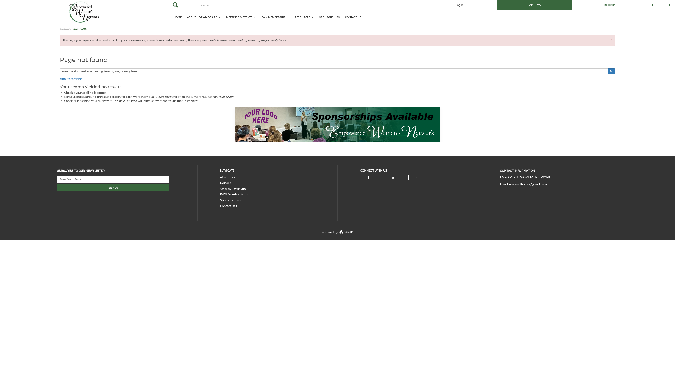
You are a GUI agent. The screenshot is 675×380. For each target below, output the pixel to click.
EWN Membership (232, 194)
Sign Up (113, 187)
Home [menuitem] (178, 17)
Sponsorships (229, 200)
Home (64, 29)
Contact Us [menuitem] (353, 17)
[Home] (84, 12)
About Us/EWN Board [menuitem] (202, 17)
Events (224, 183)
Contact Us (227, 206)
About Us (226, 177)
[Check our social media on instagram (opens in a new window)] (416, 177)
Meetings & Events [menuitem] (239, 17)
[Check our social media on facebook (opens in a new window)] (368, 177)
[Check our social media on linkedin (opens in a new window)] (392, 177)
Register (609, 5)
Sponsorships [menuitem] (329, 17)
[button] (611, 39)
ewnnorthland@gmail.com (528, 184)
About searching (71, 79)
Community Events (233, 188)
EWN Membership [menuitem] (273, 17)
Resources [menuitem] (302, 17)
